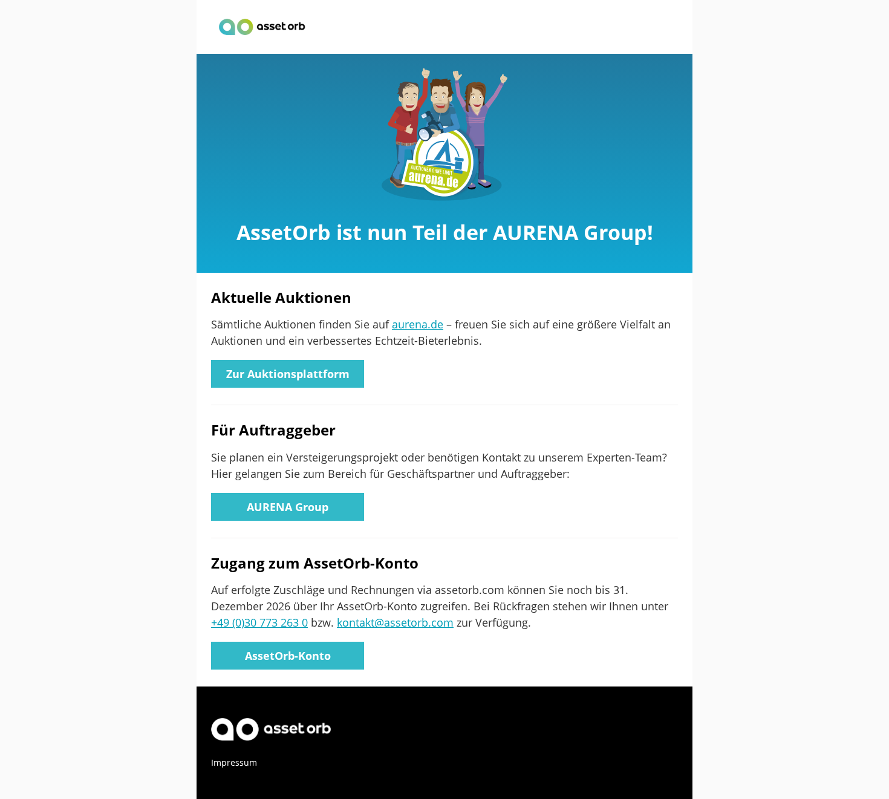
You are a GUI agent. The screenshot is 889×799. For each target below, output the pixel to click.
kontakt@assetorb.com (395, 622)
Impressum (234, 762)
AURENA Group (287, 507)
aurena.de (417, 324)
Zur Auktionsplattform (288, 374)
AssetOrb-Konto (288, 655)
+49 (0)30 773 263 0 (259, 622)
